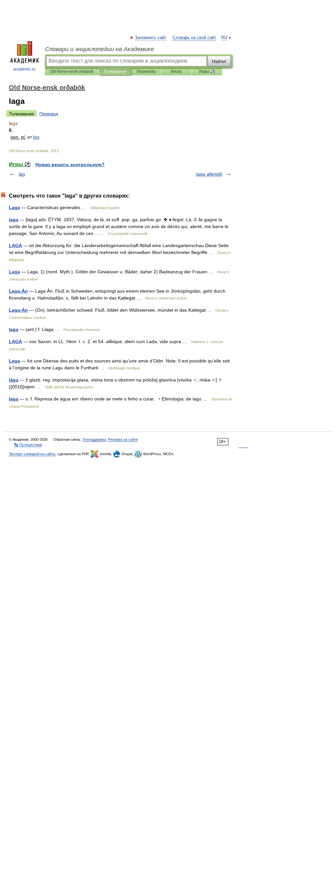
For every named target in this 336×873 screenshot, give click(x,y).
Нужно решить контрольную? (70, 164)
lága (13, 379)
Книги (176, 71)
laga (13, 219)
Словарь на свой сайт (194, 37)
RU (224, 37)
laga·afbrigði (209, 174)
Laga (14, 207)
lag (22, 174)
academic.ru (24, 69)
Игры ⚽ (207, 71)
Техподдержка (94, 439)
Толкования (115, 71)
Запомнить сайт (151, 37)
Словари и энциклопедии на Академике (99, 49)
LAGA (15, 245)
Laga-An (18, 310)
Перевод (48, 113)
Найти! (219, 61)
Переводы (146, 71)
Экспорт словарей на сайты (32, 454)
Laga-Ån (18, 291)
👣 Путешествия (28, 445)
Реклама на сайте (123, 439)
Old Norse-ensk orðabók (72, 71)
